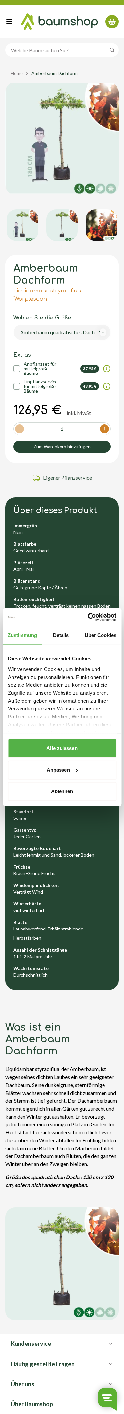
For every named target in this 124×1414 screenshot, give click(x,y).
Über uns (22, 1384)
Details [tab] (61, 635)
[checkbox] (16, 368)
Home (17, 73)
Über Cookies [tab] (100, 635)
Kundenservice (31, 1343)
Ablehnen (62, 791)
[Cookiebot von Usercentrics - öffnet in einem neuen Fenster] (88, 617)
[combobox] (62, 332)
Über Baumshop (32, 1404)
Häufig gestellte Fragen (43, 1364)
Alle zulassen (61, 748)
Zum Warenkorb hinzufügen (62, 446)
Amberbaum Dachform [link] (54, 73)
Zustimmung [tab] (22, 635)
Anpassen (58, 769)
